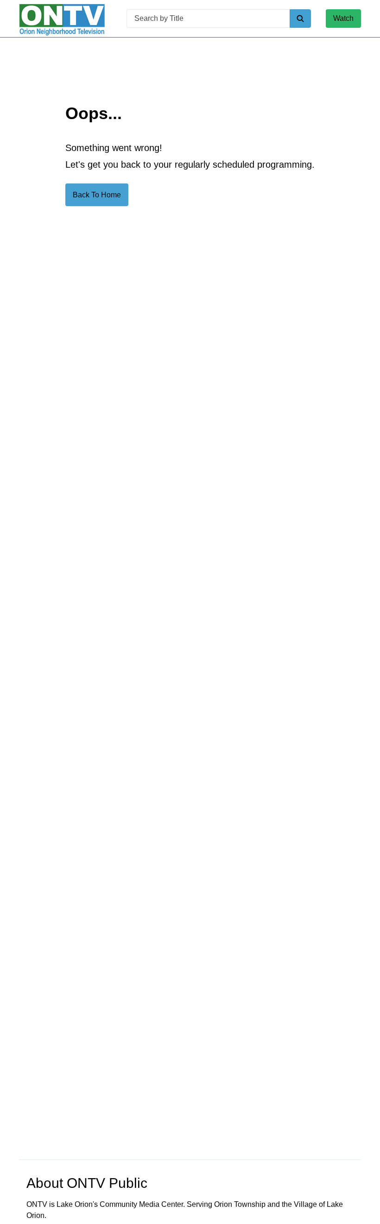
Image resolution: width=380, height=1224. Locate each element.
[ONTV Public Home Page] (62, 18)
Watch (343, 18)
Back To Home (97, 195)
